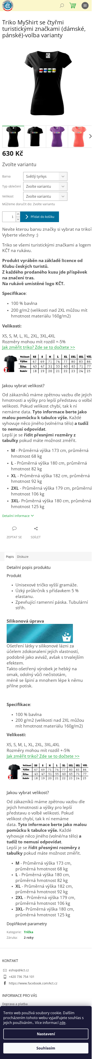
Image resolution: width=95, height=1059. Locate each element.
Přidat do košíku (42, 217)
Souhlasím (45, 1048)
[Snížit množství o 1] (18, 219)
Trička (28, 932)
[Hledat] (61, 5)
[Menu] (85, 5)
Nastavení (46, 1033)
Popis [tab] (10, 556)
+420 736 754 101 (21, 976)
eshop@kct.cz (19, 970)
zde (62, 1022)
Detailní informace (16, 516)
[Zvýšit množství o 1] (18, 214)
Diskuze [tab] (22, 556)
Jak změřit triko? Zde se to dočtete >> (38, 347)
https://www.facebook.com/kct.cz (33, 983)
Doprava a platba (15, 1004)
